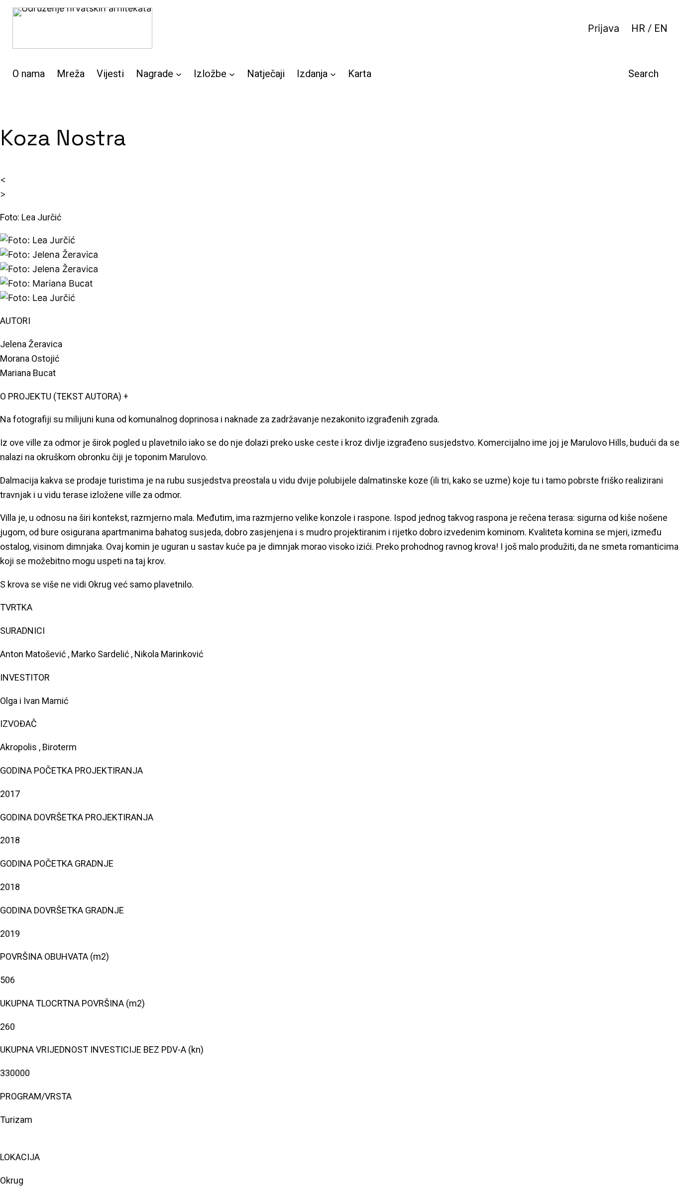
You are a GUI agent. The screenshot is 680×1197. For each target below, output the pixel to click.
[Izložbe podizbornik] (232, 74)
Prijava (603, 28)
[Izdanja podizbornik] (333, 74)
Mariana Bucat (28, 373)
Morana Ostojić (29, 358)
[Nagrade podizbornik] (179, 74)
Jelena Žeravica (31, 344)
